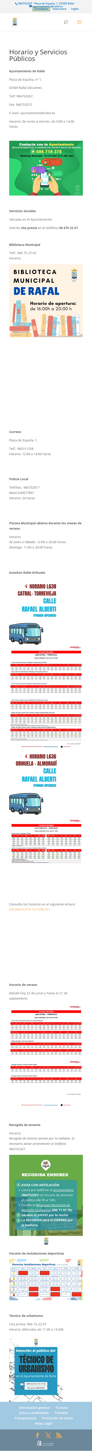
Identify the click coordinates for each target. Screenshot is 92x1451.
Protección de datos (57, 1418)
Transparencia (25, 1418)
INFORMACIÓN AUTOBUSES (29, 909)
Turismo (62, 1408)
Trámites (61, 1413)
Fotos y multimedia (34, 1413)
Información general (34, 1408)
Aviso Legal (43, 1423)
